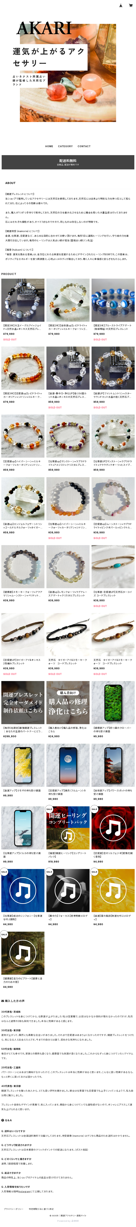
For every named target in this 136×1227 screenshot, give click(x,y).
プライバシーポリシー (14, 1209)
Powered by (64, 1221)
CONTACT (84, 146)
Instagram (24, 1191)
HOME (49, 146)
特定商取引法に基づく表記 (41, 1209)
